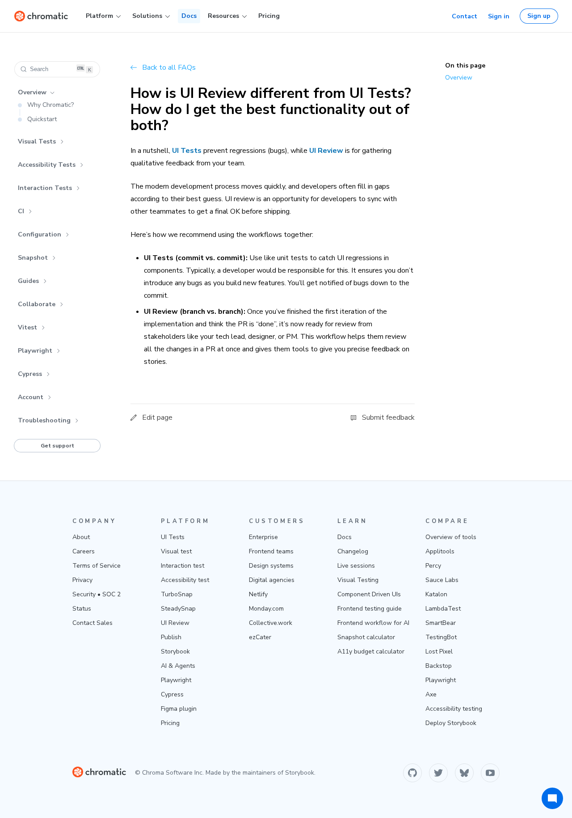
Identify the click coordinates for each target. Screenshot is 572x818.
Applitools (439, 551)
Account (30, 397)
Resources (223, 16)
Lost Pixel (439, 651)
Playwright (35, 350)
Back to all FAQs (169, 67)
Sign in (498, 16)
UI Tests (173, 537)
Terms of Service (96, 565)
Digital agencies (271, 580)
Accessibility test (185, 580)
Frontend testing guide (369, 608)
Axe (431, 694)
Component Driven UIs (369, 594)
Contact (464, 16)
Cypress (30, 374)
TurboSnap (177, 594)
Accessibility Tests (47, 164)
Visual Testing (358, 580)
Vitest (27, 327)
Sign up (539, 16)
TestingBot (441, 637)
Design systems (271, 565)
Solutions (147, 16)
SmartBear (440, 623)
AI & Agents (178, 666)
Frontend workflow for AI (373, 623)
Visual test (176, 551)
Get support (57, 445)
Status (81, 608)
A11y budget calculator (370, 651)
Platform (99, 16)
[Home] (41, 16)
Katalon (436, 594)
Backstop (438, 666)
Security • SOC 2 (96, 594)
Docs (189, 16)
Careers (83, 551)
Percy (433, 565)
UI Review (175, 623)
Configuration (39, 234)
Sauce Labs (441, 580)
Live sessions (356, 565)
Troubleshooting (44, 420)
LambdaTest (443, 608)
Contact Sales (92, 623)
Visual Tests (37, 141)
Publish (171, 637)
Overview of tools (450, 537)
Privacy (82, 580)
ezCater (260, 637)
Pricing (269, 16)
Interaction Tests (45, 188)
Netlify (258, 594)
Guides (28, 281)
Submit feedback (388, 417)
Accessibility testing (453, 708)
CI (21, 211)
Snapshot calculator (366, 637)
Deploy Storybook (450, 723)
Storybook (175, 651)
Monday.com (266, 608)
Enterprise (263, 537)
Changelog (352, 551)
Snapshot (33, 257)
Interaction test (182, 565)
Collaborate (36, 304)
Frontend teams (271, 551)
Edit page (157, 417)
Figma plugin (179, 708)
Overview (32, 92)
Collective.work (270, 623)
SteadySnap (178, 608)
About (81, 537)
